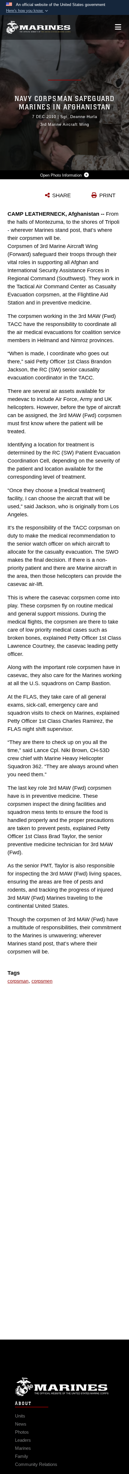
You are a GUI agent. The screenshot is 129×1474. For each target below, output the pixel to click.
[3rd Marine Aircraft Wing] (38, 27)
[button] (27, 11)
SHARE (61, 195)
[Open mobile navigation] (118, 27)
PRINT (107, 195)
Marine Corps (64, 1387)
